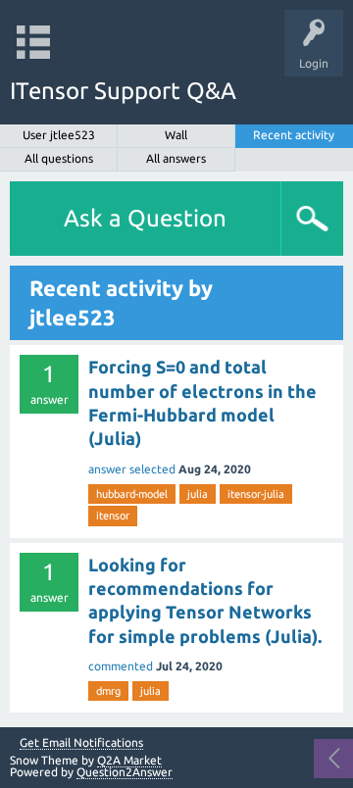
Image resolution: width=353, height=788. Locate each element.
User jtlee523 (59, 134)
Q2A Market (129, 760)
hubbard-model (132, 494)
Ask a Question (145, 218)
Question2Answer (124, 771)
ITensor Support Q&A (123, 90)
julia (197, 494)
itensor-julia (255, 494)
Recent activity (293, 134)
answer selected (132, 469)
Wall (176, 134)
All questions (59, 158)
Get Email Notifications (81, 743)
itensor (112, 515)
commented (120, 666)
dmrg (108, 691)
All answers (176, 158)
